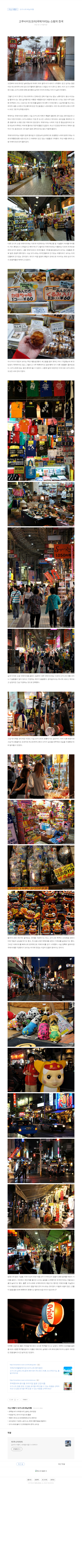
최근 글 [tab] (20, 1464)
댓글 (9, 1433)
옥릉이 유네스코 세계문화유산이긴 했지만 (23, 1418)
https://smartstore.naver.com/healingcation (23, 1365)
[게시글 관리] (17, 1399)
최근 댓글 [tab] (61, 1464)
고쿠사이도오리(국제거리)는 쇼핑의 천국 (41, 21)
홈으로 (29, 1479)
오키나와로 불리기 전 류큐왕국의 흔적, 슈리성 (24, 1424)
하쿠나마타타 (17, 1442)
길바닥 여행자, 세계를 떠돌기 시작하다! (24, 1445)
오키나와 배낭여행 (25, 1408)
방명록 (37, 1479)
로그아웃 (44, 1479)
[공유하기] (15, 1399)
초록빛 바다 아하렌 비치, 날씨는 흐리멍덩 (22, 1411)
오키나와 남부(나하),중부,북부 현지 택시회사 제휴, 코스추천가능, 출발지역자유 (34, 1372)
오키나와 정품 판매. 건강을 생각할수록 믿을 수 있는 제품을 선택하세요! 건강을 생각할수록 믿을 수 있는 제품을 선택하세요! (34, 1387)
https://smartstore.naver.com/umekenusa (22, 1380)
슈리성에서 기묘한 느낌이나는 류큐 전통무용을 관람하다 (27, 1421)
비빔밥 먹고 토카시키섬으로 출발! (20, 1415)
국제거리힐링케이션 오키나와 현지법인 (26, 1368)
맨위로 (52, 1479)
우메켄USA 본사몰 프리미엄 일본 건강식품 (27, 1383)
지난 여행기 (12, 1408)
